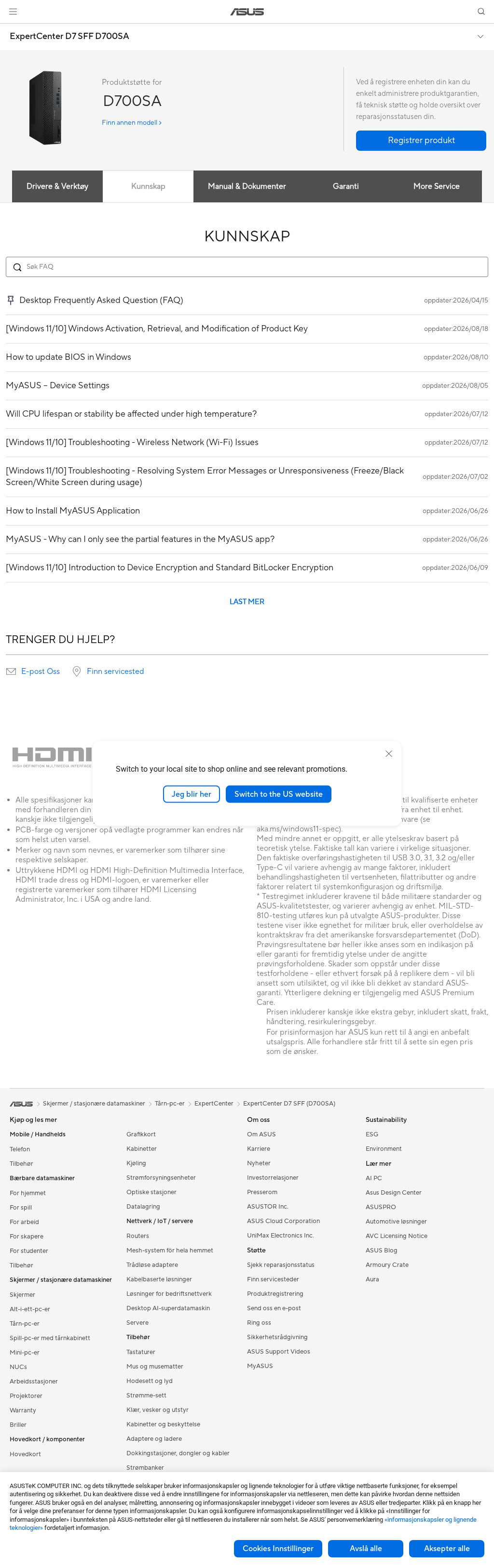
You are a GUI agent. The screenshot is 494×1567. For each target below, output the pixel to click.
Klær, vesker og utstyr (157, 1410)
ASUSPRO (381, 1207)
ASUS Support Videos (278, 1352)
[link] (247, 11)
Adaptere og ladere (154, 1439)
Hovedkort (25, 1454)
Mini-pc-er (25, 1352)
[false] (421, 141)
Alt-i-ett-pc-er (30, 1309)
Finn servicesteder (273, 1279)
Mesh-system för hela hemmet (169, 1250)
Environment (384, 1149)
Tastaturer (140, 1352)
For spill (21, 1207)
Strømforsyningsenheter (161, 1178)
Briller (18, 1425)
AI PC (374, 1178)
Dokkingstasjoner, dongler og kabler (178, 1453)
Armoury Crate (387, 1265)
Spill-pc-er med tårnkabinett (50, 1338)
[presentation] (11, 671)
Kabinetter (141, 1149)
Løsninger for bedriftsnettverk (169, 1294)
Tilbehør (21, 1164)
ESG (372, 1134)
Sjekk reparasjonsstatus (281, 1265)
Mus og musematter (154, 1366)
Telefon (20, 1149)
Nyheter (259, 1163)
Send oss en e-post (274, 1308)
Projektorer (26, 1396)
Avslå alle (366, 1549)
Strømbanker (145, 1468)
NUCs (18, 1367)
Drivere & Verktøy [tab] (57, 186)
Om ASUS (261, 1134)
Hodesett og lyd (149, 1381)
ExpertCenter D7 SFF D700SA (69, 36)
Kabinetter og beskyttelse (163, 1424)
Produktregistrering (275, 1294)
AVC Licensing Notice (396, 1236)
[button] (13, 11)
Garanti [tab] (346, 186)
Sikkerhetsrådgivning (277, 1337)
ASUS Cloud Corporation (283, 1221)
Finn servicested (115, 671)
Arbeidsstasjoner (34, 1381)
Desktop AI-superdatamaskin (168, 1308)
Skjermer (22, 1295)
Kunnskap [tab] (148, 186)
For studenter (29, 1251)
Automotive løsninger (396, 1221)
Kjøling (136, 1163)
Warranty (23, 1410)
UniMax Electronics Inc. (280, 1235)
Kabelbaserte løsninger (159, 1279)
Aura (372, 1279)
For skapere (26, 1236)
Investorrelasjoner (273, 1178)
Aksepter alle (447, 1549)
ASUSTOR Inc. (267, 1207)
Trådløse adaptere (152, 1265)
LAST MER (247, 601)
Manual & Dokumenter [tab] (247, 186)
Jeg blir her (191, 794)
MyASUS (260, 1366)
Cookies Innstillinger (278, 1549)
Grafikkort (141, 1134)
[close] (389, 753)
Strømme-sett (146, 1395)
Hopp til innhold (12, 29)
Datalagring (143, 1207)
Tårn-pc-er (25, 1324)
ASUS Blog (382, 1250)
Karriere (258, 1149)
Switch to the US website (278, 794)
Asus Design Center (394, 1193)
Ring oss (259, 1323)
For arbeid (24, 1222)
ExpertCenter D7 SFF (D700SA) (289, 1103)
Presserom (262, 1192)
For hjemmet (28, 1193)
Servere (137, 1323)
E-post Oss (40, 671)
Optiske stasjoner (151, 1192)
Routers (137, 1236)
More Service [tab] (436, 186)
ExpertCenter (213, 1103)
